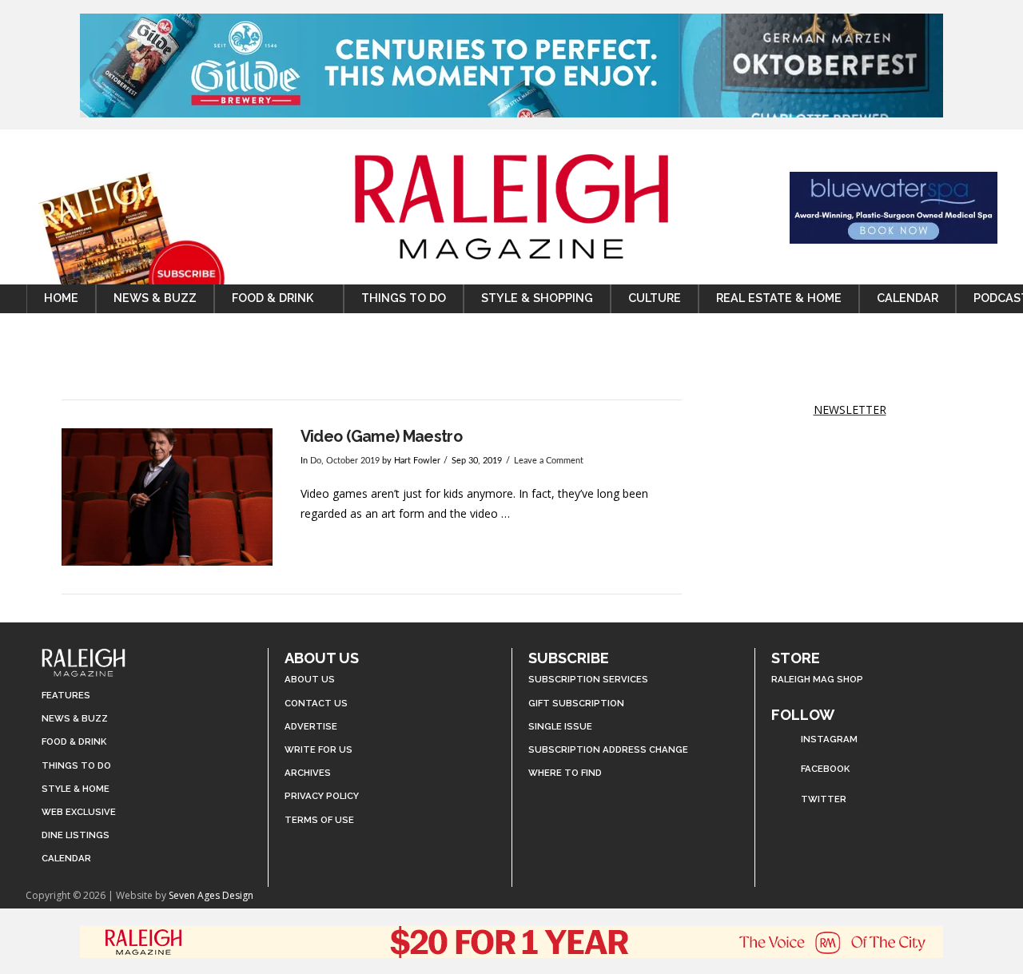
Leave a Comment (548, 461)
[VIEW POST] (167, 496)
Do (315, 461)
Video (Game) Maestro (381, 436)
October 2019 (353, 461)
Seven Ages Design (211, 895)
